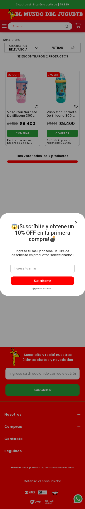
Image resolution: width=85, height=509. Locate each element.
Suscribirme (42, 281)
